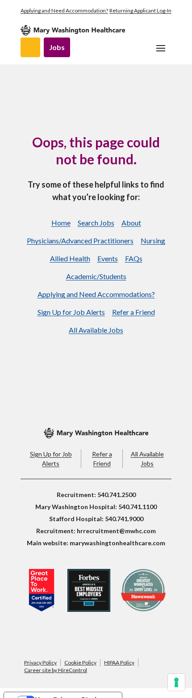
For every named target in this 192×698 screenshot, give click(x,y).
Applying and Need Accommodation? (64, 10)
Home (61, 222)
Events (107, 258)
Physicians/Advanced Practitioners (80, 240)
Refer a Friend (133, 312)
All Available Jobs (96, 330)
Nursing (153, 240)
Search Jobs (96, 222)
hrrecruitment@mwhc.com (116, 531)
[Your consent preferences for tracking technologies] (176, 682)
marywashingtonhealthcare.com (117, 543)
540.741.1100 (137, 506)
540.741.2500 (116, 494)
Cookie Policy (80, 662)
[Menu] (160, 48)
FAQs (133, 258)
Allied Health (70, 258)
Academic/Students (96, 276)
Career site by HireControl (55, 670)
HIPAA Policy (119, 662)
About (131, 222)
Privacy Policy (40, 662)
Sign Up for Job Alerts (71, 312)
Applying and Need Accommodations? (96, 294)
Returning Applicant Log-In (140, 10)
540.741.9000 (124, 518)
